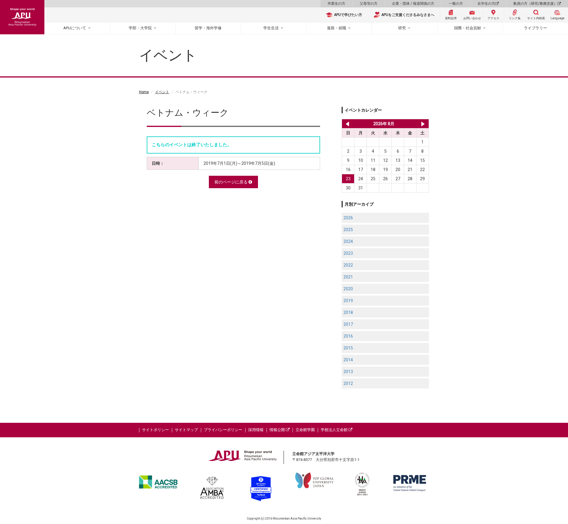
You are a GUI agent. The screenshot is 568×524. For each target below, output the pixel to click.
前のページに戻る (231, 182)
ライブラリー (535, 28)
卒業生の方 (336, 3)
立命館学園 (305, 430)
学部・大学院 (140, 28)
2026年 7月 (346, 123)
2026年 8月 (383, 123)
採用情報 (256, 430)
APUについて (74, 28)
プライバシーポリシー (223, 430)
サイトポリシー (155, 430)
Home (144, 92)
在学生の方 (486, 3)
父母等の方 (368, 3)
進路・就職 (336, 28)
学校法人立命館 (334, 430)
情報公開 (278, 430)
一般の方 (456, 3)
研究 (402, 28)
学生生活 (271, 28)
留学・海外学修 (208, 28)
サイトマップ (186, 430)
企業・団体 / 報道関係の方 (413, 3)
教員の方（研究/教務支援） (535, 3)
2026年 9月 (423, 123)
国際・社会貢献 (467, 28)
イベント (162, 92)
